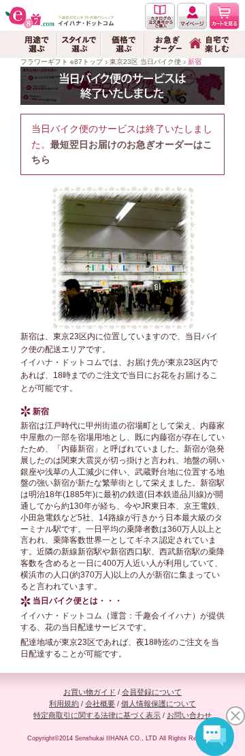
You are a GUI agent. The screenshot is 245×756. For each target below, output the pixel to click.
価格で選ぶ (122, 44)
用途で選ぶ (35, 44)
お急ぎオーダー (166, 44)
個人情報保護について (158, 703)
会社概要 (100, 703)
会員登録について (152, 692)
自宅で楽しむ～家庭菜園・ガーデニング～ (209, 44)
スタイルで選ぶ (79, 44)
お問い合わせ (189, 715)
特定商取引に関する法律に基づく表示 (97, 715)
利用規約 (64, 703)
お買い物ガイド (89, 692)
